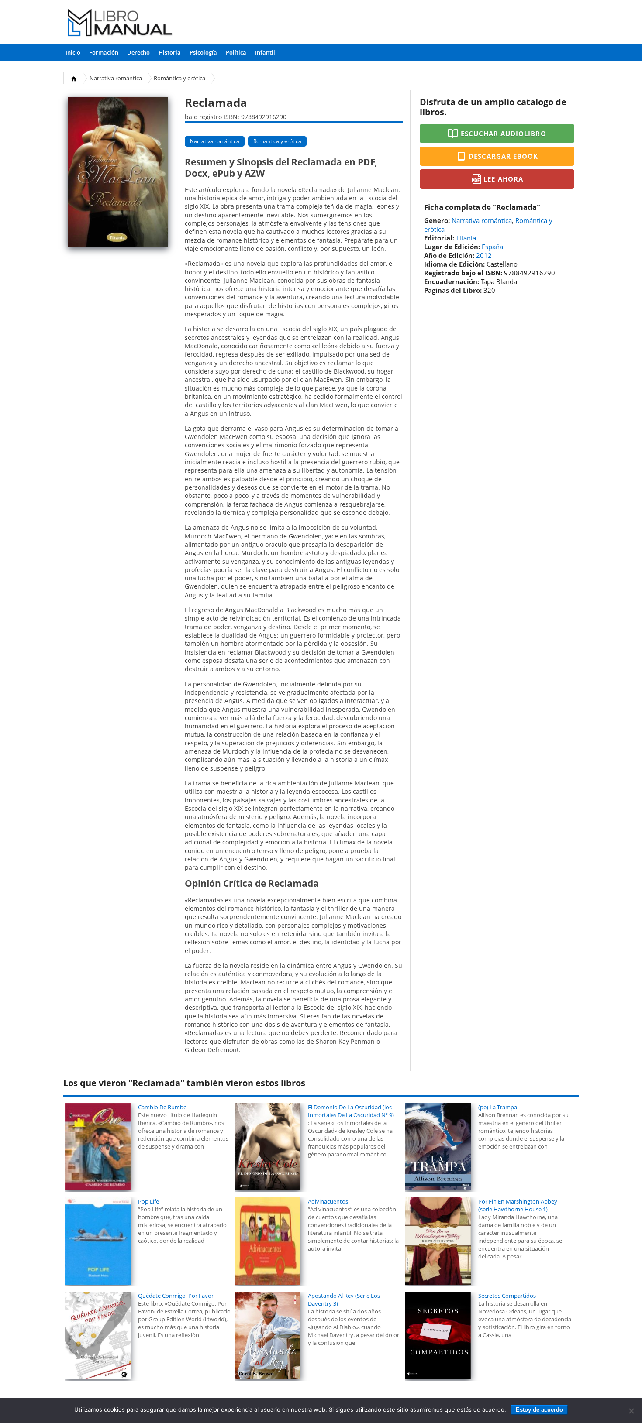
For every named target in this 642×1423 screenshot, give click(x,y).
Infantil (265, 52)
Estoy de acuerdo (539, 1409)
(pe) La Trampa (497, 1107)
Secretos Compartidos (507, 1296)
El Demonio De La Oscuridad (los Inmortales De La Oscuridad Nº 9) (351, 1111)
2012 (484, 255)
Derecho (138, 52)
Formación (103, 52)
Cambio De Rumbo (162, 1107)
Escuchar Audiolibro (503, 133)
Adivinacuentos (328, 1201)
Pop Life (148, 1201)
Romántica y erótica (179, 78)
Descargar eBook (503, 156)
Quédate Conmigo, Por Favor (176, 1296)
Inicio (73, 52)
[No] (631, 1410)
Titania (466, 237)
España (492, 246)
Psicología (203, 52)
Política (236, 52)
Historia (170, 52)
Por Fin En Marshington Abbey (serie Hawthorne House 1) (517, 1205)
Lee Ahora (503, 179)
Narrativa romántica (116, 78)
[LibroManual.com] (120, 24)
